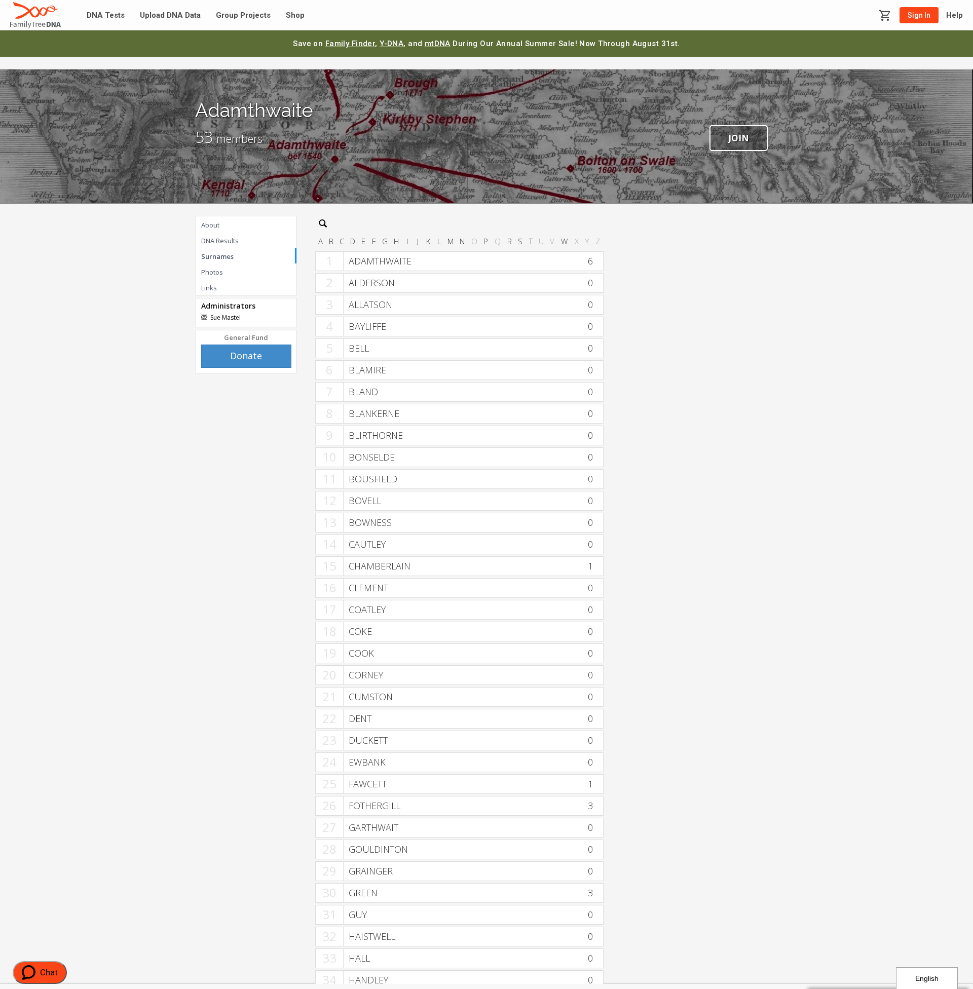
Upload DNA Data (170, 15)
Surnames (217, 256)
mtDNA (438, 43)
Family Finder (350, 43)
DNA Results (220, 240)
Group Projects (243, 15)
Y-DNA (391, 43)
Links (209, 287)
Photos (212, 272)
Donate (246, 356)
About (210, 225)
